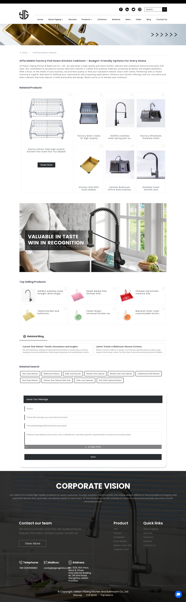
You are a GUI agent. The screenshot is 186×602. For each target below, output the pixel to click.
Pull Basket (119, 537)
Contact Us (149, 545)
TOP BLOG (91, 595)
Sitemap (77, 595)
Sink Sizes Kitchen (30, 380)
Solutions (148, 537)
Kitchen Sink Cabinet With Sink (57, 380)
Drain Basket (120, 541)
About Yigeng (150, 529)
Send (93, 457)
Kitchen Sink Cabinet (95, 373)
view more (32, 543)
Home (25, 53)
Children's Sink (121, 549)
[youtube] (139, 9)
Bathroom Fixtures (52, 373)
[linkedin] (127, 9)
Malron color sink (122, 545)
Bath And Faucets (73, 373)
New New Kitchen (30, 373)
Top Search (107, 595)
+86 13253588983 (28, 568)
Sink (116, 529)
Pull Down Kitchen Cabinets (44, 53)
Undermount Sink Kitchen (149, 373)
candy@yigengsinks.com (57, 568)
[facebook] (121, 9)
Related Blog (35, 336)
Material (147, 541)
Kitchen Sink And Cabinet (121, 373)
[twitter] (133, 9)
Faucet (117, 533)
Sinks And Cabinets (84, 380)
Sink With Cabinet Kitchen (110, 380)
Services (147, 533)
